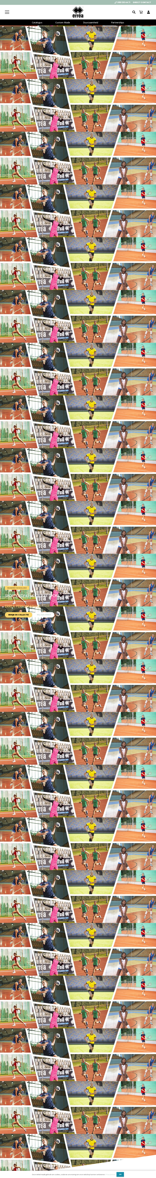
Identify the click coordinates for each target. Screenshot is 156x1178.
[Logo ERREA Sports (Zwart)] (78, 12)
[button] (7, 12)
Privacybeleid (110, 1174)
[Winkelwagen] (140, 12)
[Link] (148, 12)
